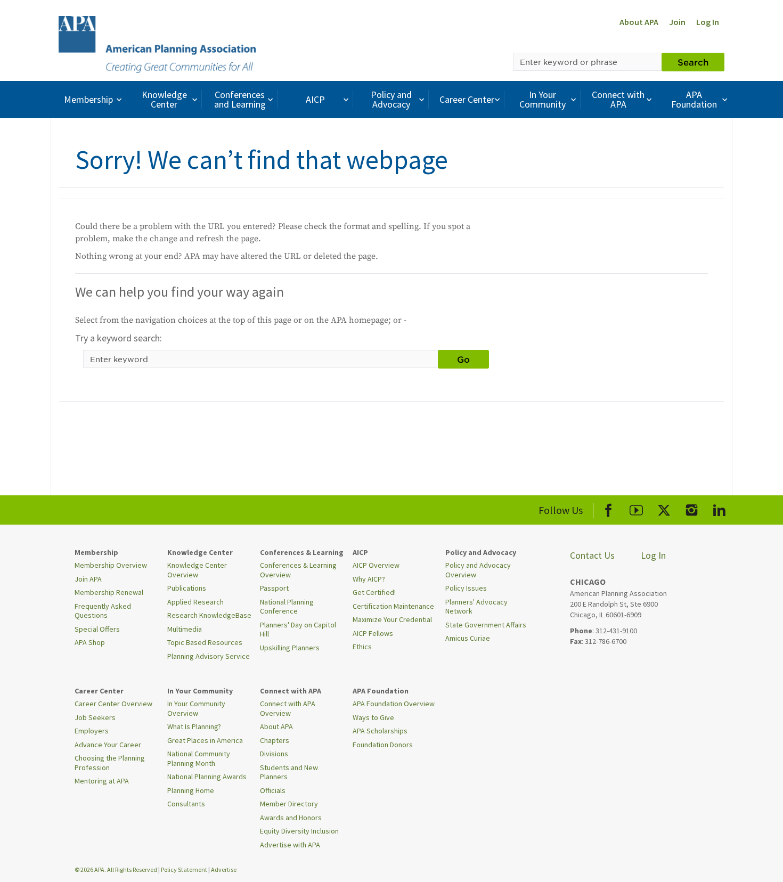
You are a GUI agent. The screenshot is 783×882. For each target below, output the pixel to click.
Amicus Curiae (467, 638)
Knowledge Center (164, 99)
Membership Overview (111, 565)
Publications (186, 588)
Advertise (223, 869)
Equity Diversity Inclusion (299, 831)
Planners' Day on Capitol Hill (298, 629)
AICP (315, 99)
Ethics (362, 646)
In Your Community (542, 99)
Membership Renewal (109, 592)
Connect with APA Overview (287, 708)
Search (693, 61)
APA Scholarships (380, 731)
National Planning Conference (287, 606)
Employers (92, 731)
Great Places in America (205, 740)
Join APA (88, 579)
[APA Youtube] (636, 508)
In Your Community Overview (196, 708)
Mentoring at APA (102, 781)
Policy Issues (466, 588)
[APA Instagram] (692, 508)
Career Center (466, 99)
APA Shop (90, 642)
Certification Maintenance (393, 606)
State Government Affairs (485, 625)
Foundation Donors (383, 744)
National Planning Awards (207, 776)
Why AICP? (369, 579)
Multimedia (184, 629)
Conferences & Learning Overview (298, 569)
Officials (273, 790)
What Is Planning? (194, 726)
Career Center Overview (113, 703)
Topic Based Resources (204, 642)
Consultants (186, 803)
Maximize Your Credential (392, 619)
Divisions (274, 753)
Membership (88, 99)
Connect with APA (618, 99)
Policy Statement (184, 869)
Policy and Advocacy (391, 99)
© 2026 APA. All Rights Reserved (116, 869)
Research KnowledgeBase (209, 615)
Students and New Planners (289, 772)
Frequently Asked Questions (103, 610)
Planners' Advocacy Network (476, 606)
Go (463, 359)
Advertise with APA (290, 845)
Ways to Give (373, 717)
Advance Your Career (108, 744)
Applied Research (195, 602)
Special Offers (97, 629)
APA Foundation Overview (394, 703)
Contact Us (592, 555)
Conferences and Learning (240, 99)
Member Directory (289, 803)
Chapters (274, 740)
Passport (274, 588)
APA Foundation (694, 99)
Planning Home (190, 790)
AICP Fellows (373, 633)
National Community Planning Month (198, 758)
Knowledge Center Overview (197, 569)
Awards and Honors (291, 817)
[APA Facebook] (609, 508)
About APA (638, 22)
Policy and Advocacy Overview (478, 569)
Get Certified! (374, 592)
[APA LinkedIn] (719, 508)
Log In (707, 22)
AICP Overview (376, 565)
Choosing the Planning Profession (110, 762)
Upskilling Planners (290, 647)
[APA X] (664, 508)
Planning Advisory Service (208, 656)
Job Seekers (95, 717)
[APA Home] (157, 43)
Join (677, 22)
